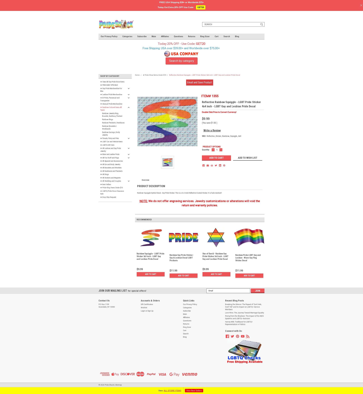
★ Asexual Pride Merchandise (111, 104)
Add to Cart (150, 274)
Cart (217, 36)
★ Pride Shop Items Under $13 (111, 188)
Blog (237, 36)
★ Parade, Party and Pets (109, 138)
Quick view (150, 249)
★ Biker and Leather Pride (109, 154)
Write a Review (212, 130)
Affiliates (165, 36)
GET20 (200, 7)
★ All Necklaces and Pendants (111, 171)
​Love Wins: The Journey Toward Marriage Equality (244, 313)
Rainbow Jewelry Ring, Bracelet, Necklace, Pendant (112, 114)
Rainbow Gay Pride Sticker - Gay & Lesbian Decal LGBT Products (182, 258)
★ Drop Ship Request (108, 197)
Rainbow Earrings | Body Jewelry (111, 133)
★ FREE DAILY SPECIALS (109, 85)
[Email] (208, 165)
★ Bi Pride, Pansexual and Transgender (110, 99)
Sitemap (118, 385)
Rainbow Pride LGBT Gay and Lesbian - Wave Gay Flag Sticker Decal (248, 258)
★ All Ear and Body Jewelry (110, 164)
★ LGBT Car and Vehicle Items (111, 142)
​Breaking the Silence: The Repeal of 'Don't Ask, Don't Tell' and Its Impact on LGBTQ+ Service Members (243, 306)
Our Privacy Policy (109, 36)
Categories (127, 36)
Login (143, 311)
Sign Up (150, 311)
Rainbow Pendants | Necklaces (113, 123)
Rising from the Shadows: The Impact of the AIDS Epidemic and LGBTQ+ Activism (244, 317)
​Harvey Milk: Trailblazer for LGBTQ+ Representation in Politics (239, 323)
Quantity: (206, 150)
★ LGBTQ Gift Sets (107, 145)
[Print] (212, 165)
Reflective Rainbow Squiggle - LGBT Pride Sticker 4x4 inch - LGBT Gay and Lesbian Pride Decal (204, 75)
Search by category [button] (181, 61)
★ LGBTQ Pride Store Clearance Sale (112, 192)
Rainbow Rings (107, 119)
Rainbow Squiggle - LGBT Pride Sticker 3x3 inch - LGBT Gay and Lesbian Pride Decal (150, 256)
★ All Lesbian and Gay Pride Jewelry (110, 149)
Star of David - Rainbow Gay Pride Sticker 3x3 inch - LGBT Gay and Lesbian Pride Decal (215, 256)
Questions (178, 36)
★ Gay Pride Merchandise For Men (111, 89)
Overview (145, 180)
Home (137, 75)
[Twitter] (216, 165)
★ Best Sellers (105, 184)
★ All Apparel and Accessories (111, 161)
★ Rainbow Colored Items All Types (111, 108)
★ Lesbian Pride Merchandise (111, 94)
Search (226, 36)
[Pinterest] (224, 165)
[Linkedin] (220, 165)
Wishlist (144, 308)
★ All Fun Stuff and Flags (109, 158)
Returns (191, 36)
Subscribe (142, 36)
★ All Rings (104, 174)
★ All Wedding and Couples (110, 181)
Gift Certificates (147, 304)
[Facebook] (203, 165)
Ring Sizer (205, 36)
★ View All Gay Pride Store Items (112, 82)
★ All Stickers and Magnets (110, 178)
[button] (245, 351)
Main (154, 36)
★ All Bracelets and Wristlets (111, 168)
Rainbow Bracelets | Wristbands (109, 127)
